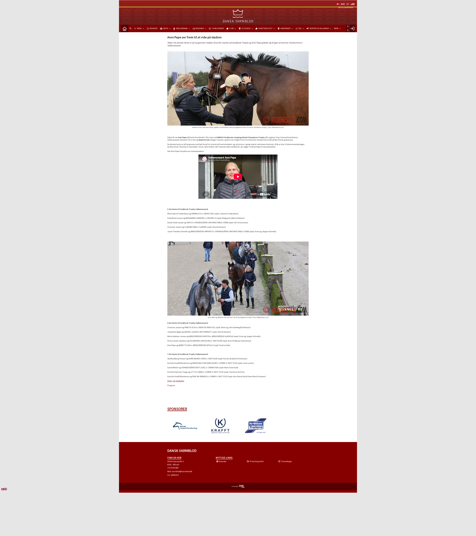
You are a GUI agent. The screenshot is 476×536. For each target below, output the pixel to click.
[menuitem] (124, 28)
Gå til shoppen (345, 7)
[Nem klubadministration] (238, 487)
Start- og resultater (175, 381)
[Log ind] (352, 28)
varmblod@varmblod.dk (182, 471)
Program (171, 385)
